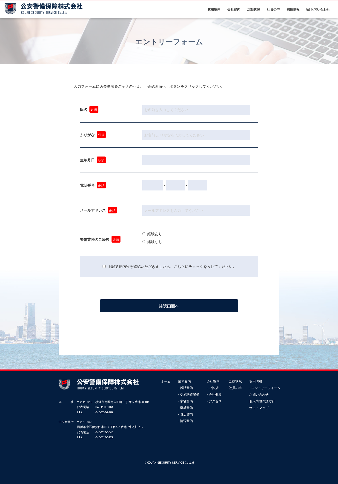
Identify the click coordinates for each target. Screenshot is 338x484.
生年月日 (92, 159)
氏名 (88, 109)
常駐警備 (186, 401)
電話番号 (92, 185)
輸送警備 (186, 420)
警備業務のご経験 (99, 239)
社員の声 (273, 9)
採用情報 (293, 9)
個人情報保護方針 (262, 401)
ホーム (166, 381)
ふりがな (92, 134)
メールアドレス (98, 210)
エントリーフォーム (265, 387)
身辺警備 (186, 414)
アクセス (215, 401)
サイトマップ (259, 407)
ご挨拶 (213, 387)
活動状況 (253, 9)
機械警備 (186, 407)
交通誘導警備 (189, 394)
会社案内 (233, 9)
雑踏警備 (186, 387)
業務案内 (214, 9)
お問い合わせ (320, 9)
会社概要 (215, 394)
